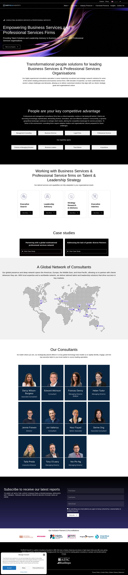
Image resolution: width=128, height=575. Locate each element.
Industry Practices (86, 5)
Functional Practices (102, 5)
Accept (9, 568)
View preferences (38, 568)
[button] (44, 555)
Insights (113, 5)
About (66, 5)
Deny (23, 568)
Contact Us (120, 5)
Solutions (74, 5)
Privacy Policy (23, 572)
